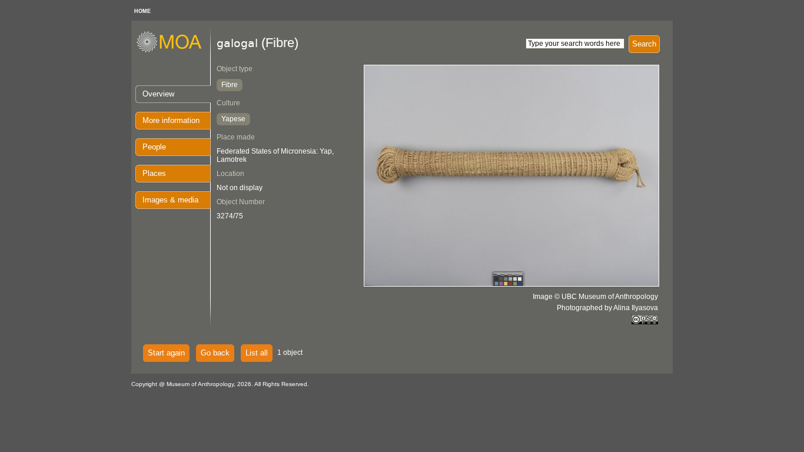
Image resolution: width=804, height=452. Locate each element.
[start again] (173, 50)
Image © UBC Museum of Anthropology (595, 297)
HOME (142, 11)
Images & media (170, 199)
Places (154, 173)
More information (171, 120)
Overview (158, 93)
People (154, 146)
